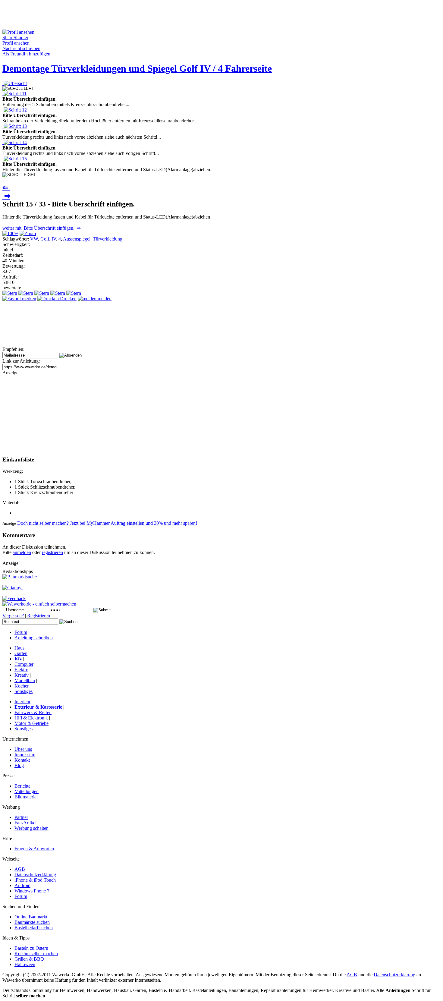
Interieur (22, 701)
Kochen (22, 685)
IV (54, 238)
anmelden (22, 552)
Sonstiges (23, 691)
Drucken (68, 298)
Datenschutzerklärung (394, 974)
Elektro (21, 669)
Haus (19, 647)
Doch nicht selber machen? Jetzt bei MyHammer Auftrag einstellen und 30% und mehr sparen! (107, 523)
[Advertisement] (112, 16)
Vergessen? (13, 615)
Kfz (18, 658)
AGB (352, 974)
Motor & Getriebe (31, 723)
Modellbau (24, 680)
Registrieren (38, 615)
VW (34, 238)
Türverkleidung (107, 238)
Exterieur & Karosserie (38, 707)
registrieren (52, 552)
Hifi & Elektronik (31, 717)
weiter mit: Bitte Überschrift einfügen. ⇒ (41, 228)
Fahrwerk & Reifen (33, 712)
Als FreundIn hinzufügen (26, 53)
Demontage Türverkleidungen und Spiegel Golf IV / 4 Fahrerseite (137, 68)
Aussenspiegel (76, 238)
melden (104, 298)
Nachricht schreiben (21, 48)
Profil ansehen (16, 43)
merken (28, 298)
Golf (44, 238)
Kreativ (21, 675)
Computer (23, 664)
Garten (20, 653)
